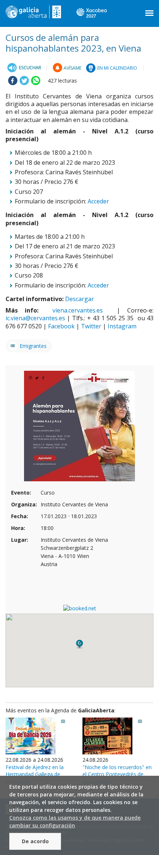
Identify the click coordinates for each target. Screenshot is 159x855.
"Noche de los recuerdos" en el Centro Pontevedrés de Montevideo (117, 774)
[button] (79, 644)
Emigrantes (33, 345)
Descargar (79, 299)
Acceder (98, 201)
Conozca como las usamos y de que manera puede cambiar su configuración (75, 821)
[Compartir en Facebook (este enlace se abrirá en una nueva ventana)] (12, 83)
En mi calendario (117, 68)
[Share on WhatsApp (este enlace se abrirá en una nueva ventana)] (35, 83)
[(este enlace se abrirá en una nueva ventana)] (24, 67)
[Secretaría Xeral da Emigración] (33, 15)
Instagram (122, 326)
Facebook (61, 326)
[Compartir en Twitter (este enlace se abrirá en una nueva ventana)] (24, 83)
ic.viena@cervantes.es (35, 318)
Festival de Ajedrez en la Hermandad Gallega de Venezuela (35, 774)
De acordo (35, 841)
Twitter (91, 326)
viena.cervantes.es (81, 310)
